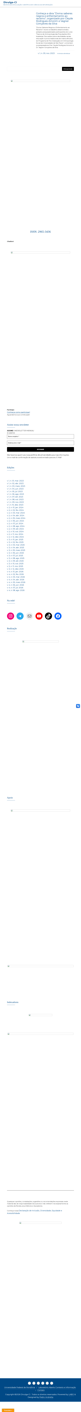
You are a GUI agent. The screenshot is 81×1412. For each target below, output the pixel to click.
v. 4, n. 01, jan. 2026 (15, 572)
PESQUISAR (68, 69)
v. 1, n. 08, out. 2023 (15, 499)
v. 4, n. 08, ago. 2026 (15, 590)
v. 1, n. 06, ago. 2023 (15, 494)
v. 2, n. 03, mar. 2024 (16, 513)
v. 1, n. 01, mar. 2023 (15, 481)
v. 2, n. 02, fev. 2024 (15, 510)
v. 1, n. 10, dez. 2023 (15, 505)
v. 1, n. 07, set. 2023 (15, 497)
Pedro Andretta (46, 1397)
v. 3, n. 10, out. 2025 (15, 564)
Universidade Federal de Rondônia (19, 1387)
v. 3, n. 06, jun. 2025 (15, 553)
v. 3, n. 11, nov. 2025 (15, 566)
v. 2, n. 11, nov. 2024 (15, 534)
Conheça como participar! (18, 412)
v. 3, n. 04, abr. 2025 (15, 547)
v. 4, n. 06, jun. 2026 (15, 585)
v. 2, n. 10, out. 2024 (15, 531)
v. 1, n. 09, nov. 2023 (46, 53)
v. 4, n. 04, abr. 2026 (15, 580)
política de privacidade (41, 455)
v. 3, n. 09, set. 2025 (15, 561)
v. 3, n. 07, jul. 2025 (15, 556)
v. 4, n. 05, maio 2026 (16, 582)
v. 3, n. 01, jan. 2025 (15, 539)
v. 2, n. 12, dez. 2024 (15, 537)
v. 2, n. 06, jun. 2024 (15, 521)
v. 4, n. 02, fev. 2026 (15, 574)
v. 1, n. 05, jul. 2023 (15, 491)
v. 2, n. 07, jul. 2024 (15, 523)
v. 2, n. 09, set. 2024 (15, 529)
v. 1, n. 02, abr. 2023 (15, 483)
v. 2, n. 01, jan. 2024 (15, 507)
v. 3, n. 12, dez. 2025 (15, 569)
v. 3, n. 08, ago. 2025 (15, 558)
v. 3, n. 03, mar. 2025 (16, 545)
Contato (41, 1390)
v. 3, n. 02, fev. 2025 (15, 542)
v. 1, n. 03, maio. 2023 (16, 486)
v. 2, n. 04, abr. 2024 (15, 515)
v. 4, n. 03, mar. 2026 (16, 577)
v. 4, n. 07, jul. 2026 (15, 588)
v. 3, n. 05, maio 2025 (16, 550)
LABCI (71, 1394)
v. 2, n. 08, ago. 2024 (15, 526)
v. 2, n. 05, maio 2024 (16, 518)
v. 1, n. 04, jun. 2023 (15, 489)
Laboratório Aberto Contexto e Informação (57, 1387)
